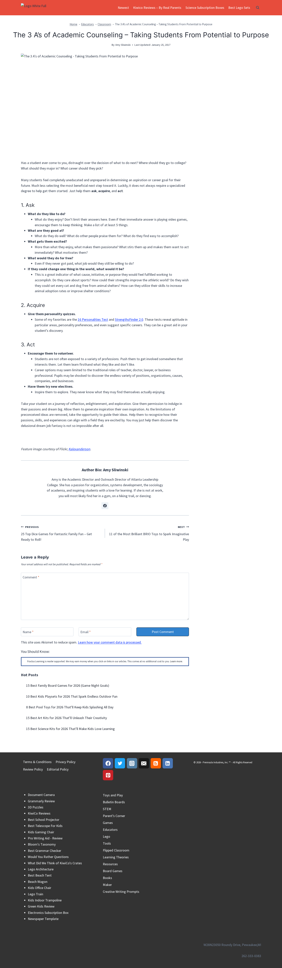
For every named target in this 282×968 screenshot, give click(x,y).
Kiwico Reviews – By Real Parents (157, 7)
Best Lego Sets (239, 7)
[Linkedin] (167, 763)
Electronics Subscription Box (48, 912)
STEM (107, 809)
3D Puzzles (35, 807)
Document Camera (41, 795)
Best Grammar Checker (44, 850)
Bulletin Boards (114, 802)
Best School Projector (43, 819)
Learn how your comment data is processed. (110, 642)
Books (107, 878)
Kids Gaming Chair (41, 832)
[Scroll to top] (272, 948)
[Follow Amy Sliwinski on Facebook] (104, 505)
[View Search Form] (257, 7)
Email (85, 632)
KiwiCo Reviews (39, 813)
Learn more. (176, 661)
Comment (31, 577)
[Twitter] (120, 763)
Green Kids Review (41, 906)
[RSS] (156, 763)
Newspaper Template (43, 919)
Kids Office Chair (39, 888)
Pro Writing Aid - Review (45, 838)
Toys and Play (113, 795)
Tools (107, 843)
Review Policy (33, 769)
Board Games (112, 871)
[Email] (144, 763)
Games (108, 822)
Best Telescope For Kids (45, 826)
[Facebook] (108, 763)
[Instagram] (132, 763)
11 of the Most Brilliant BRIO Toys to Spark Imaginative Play (149, 533)
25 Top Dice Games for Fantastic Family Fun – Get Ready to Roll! (56, 533)
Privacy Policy (65, 762)
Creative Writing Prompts (121, 891)
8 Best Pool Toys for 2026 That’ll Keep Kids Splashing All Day (69, 707)
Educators (110, 829)
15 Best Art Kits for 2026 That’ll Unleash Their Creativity (66, 718)
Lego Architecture (41, 869)
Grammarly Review (41, 801)
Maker (107, 884)
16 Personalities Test (93, 319)
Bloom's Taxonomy (42, 844)
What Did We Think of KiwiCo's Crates (55, 863)
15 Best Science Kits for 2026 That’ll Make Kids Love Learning (70, 729)
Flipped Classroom (116, 850)
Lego (106, 836)
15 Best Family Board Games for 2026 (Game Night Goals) (67, 685)
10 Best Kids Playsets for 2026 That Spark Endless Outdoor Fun (71, 696)
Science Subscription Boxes (205, 7)
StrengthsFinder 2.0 (129, 319)
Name (28, 632)
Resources (110, 864)
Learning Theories (116, 857)
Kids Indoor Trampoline (45, 900)
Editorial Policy (57, 769)
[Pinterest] (108, 775)
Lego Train (35, 894)
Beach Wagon (37, 881)
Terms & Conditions (37, 762)
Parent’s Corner (114, 816)
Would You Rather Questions (48, 857)
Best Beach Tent (40, 875)
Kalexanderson (79, 449)
